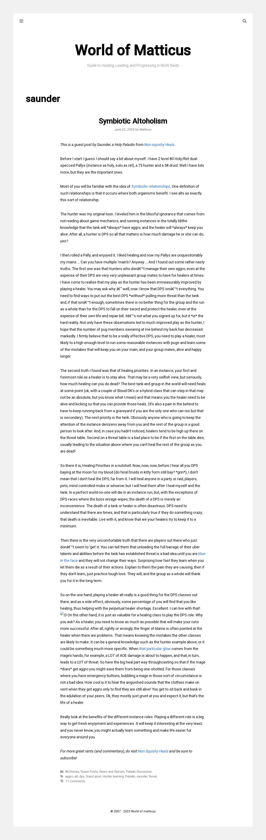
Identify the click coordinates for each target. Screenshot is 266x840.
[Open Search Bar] (244, 21)
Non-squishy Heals (159, 144)
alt (76, 776)
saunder (142, 776)
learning (118, 776)
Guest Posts (89, 771)
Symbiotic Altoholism (133, 121)
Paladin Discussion (139, 771)
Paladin (130, 776)
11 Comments (75, 781)
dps (81, 776)
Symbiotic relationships (150, 186)
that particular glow (155, 648)
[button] (21, 21)
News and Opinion (111, 771)
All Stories (72, 771)
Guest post (93, 776)
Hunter (107, 776)
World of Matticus (133, 50)
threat (153, 776)
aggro (69, 776)
